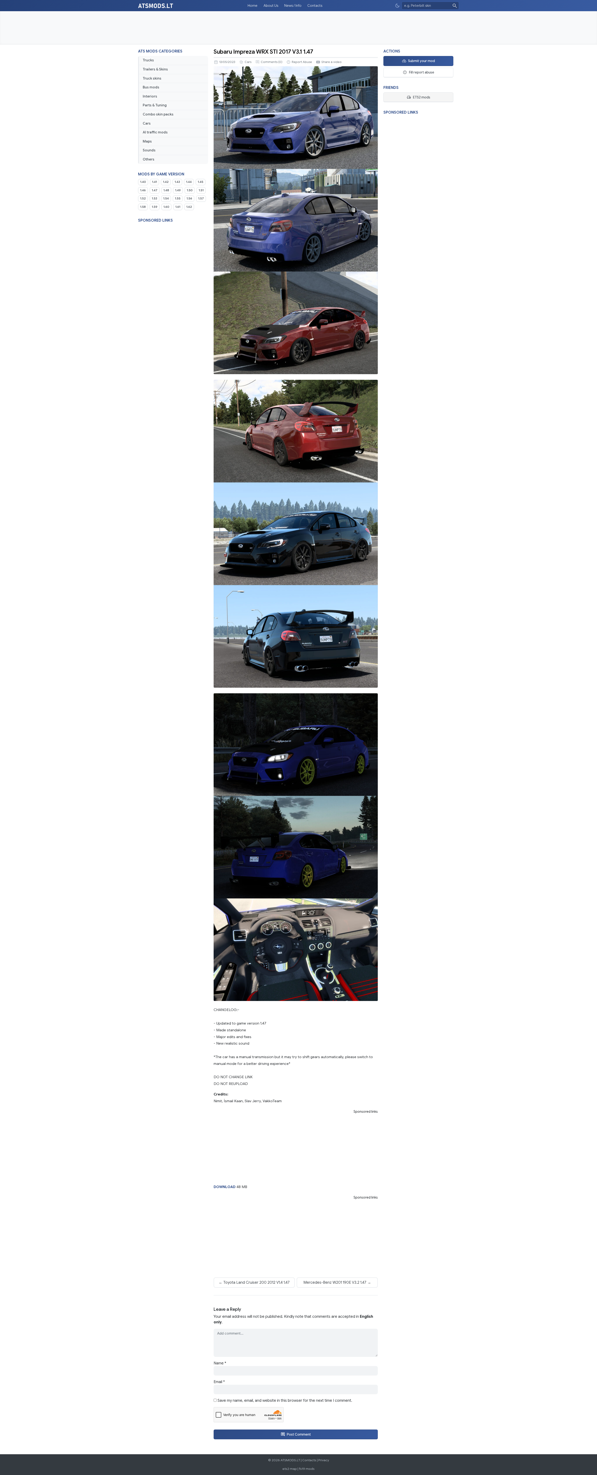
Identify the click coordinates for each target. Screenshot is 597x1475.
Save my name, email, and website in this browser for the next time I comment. (285, 1400)
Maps (147, 141)
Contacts (314, 5)
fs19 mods (307, 1469)
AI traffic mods (155, 132)
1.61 (177, 207)
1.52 (143, 198)
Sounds (149, 150)
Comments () (271, 62)
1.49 (178, 190)
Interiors (150, 96)
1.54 (166, 198)
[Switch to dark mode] (397, 6)
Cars (147, 123)
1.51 (201, 190)
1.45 (200, 182)
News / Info (293, 5)
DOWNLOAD (225, 1187)
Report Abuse (302, 62)
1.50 (190, 190)
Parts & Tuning (155, 105)
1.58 (143, 207)
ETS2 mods (421, 97)
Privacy (323, 1460)
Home (252, 5)
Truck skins (152, 78)
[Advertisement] (298, 27)
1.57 (201, 198)
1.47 (154, 190)
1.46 (143, 190)
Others (148, 159)
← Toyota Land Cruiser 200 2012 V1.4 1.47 (254, 1282)
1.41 (154, 182)
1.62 (189, 207)
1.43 (177, 182)
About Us (271, 5)
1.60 (166, 207)
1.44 (189, 182)
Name (220, 1363)
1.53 (154, 198)
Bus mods (151, 87)
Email (219, 1382)
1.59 (154, 207)
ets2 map (289, 1469)
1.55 (177, 198)
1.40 (143, 182)
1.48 (166, 190)
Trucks (148, 60)
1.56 (189, 198)
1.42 (166, 182)
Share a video (331, 62)
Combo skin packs (158, 114)
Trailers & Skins (155, 69)
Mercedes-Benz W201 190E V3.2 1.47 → (337, 1282)
